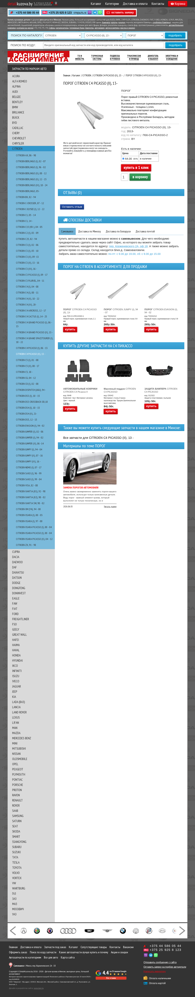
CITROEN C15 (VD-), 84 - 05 (29, 227)
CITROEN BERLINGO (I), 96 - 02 (31, 167)
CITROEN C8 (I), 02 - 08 (27, 383)
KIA (14, 697)
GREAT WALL (19, 634)
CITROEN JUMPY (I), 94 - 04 (29, 449)
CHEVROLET (19, 138)
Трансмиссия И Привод (134, 57)
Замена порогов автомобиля (80, 487)
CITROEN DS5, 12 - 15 (26, 419)
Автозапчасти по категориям (25, 957)
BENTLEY (17, 102)
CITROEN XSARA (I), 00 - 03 (29, 515)
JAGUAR (16, 686)
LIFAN (15, 722)
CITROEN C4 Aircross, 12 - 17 (31, 310)
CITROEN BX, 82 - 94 (26, 197)
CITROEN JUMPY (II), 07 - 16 (29, 455)
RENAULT (17, 800)
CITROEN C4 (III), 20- (26, 304)
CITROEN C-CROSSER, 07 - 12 (30, 203)
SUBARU (16, 847)
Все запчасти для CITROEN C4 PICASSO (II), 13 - (98, 437)
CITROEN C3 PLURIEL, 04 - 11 (30, 280)
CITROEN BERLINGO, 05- (27, 191)
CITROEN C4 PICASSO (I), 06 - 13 (32, 348)
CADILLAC (17, 128)
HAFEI (15, 640)
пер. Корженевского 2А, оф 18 (128, 246)
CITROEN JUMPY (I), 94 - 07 (121, 311)
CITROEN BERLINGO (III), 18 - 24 (31, 185)
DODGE (16, 583)
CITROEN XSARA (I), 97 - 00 (29, 521)
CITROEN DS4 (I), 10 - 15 (28, 407)
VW (14, 883)
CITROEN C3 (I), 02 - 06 (27, 245)
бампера (106, 22)
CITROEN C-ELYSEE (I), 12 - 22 (30, 209)
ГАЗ (14, 893)
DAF (14, 567)
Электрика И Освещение (171, 57)
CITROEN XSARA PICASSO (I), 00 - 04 (34, 527)
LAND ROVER (19, 712)
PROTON (17, 790)
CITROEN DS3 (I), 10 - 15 (28, 396)
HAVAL (16, 650)
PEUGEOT (17, 769)
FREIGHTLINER (20, 619)
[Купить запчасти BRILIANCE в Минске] (136, 930)
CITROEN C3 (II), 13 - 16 (27, 262)
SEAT (15, 826)
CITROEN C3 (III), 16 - (26, 268)
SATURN (16, 821)
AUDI (15, 91)
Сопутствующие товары (94, 947)
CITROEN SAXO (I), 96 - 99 (28, 473)
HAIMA (16, 645)
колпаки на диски (25, 28)
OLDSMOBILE (19, 759)
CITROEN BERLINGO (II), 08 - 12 (31, 173)
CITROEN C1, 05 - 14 (26, 215)
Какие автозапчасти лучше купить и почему (83, 952)
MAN (14, 728)
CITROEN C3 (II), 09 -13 (27, 256)
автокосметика (112, 28)
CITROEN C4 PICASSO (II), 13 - (30, 354)
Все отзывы (111, 978)
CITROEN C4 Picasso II (80, 390)
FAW (14, 603)
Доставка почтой (145, 231)
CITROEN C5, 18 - (24, 372)
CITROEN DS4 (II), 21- (26, 413)
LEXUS (16, 717)
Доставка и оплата (135, 3)
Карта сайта (68, 957)
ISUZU (15, 676)
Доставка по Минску (89, 231)
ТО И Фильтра (79, 57)
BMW (15, 107)
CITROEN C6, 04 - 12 (26, 378)
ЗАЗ (14, 898)
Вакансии (128, 947)
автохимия (100, 28)
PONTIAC (17, 779)
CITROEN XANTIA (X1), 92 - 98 (30, 491)
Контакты (157, 3)
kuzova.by (20, 4)
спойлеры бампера (161, 22)
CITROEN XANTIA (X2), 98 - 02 (30, 497)
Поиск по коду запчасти (43, 952)
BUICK (15, 117)
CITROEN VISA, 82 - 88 (27, 485)
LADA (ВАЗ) (18, 702)
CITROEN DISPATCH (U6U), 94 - (31, 390)
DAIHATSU (18, 572)
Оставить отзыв (72, 206)
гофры (52, 28)
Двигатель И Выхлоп (153, 57)
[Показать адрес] (56, 4)
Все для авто (51, 957)
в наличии (145, 158)
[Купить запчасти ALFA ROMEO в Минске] (37, 930)
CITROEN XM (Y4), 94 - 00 (28, 509)
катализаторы (62, 28)
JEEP (14, 691)
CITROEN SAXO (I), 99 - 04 (28, 479)
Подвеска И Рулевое (115, 57)
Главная (13, 947)
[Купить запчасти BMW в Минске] (123, 930)
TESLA (16, 862)
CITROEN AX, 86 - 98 (26, 155)
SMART (16, 836)
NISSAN (16, 753)
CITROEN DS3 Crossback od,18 (32, 401)
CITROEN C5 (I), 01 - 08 (27, 360)
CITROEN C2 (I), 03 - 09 (27, 233)
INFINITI (17, 671)
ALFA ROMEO (19, 81)
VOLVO (16, 873)
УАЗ (14, 914)
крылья (121, 22)
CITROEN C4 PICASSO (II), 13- (80, 311)
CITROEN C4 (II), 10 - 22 (27, 298)
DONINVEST (19, 593)
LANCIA (16, 707)
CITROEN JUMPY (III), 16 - (28, 461)
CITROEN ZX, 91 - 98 (26, 545)
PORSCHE (17, 785)
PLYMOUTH (18, 774)
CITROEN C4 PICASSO (120, 390)
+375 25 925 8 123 (60, 12)
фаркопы (89, 28)
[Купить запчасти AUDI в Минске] (68, 930)
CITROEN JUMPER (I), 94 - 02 (29, 437)
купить (70, 329)
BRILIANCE (18, 112)
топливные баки (76, 28)
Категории (112, 3)
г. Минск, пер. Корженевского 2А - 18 (35, 965)
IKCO (15, 665)
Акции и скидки (119, 952)
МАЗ (14, 904)
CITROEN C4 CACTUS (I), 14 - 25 (31, 316)
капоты (114, 22)
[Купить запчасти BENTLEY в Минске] (107, 930)
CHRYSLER (18, 143)
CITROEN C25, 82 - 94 (26, 239)
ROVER (16, 805)
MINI (14, 743)
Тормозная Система (97, 57)
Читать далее (110, 506)
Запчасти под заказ (55, 947)
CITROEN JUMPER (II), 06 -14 (30, 443)
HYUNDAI (17, 660)
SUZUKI (16, 852)
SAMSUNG (17, 816)
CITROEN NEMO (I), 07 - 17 (28, 467)
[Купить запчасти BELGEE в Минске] (89, 930)
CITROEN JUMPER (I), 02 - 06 (29, 431)
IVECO (15, 681)
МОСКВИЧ (18, 909)
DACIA (15, 557)
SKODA (16, 831)
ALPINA (16, 86)
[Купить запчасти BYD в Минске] (162, 930)
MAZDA (16, 733)
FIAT (14, 608)
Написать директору (155, 971)
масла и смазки (127, 28)
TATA (15, 857)
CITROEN (17, 148)
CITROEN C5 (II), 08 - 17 (27, 366)
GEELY (15, 629)
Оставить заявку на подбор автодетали (165, 967)
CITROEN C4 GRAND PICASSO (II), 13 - (34, 332)
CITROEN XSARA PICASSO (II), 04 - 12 (34, 539)
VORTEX (16, 878)
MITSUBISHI (19, 748)
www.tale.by (39, 988)
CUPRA (16, 552)
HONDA (16, 655)
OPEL (15, 764)
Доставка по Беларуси (118, 231)
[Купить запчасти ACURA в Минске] (23, 930)
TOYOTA (16, 867)
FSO (14, 624)
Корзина (180, 3)
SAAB (15, 810)
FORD (15, 614)
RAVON (16, 795)
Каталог (96, 3)
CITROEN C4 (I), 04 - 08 (27, 286)
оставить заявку (122, 12)
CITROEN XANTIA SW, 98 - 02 (30, 503)
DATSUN (17, 577)
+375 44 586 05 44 (27, 12)
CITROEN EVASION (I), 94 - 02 (30, 425)
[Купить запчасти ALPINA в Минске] (49, 930)
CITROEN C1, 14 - (24, 221)
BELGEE (16, 97)
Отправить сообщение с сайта (160, 962)
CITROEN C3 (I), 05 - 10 (27, 251)
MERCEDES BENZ (21, 738)
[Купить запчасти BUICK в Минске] (149, 930)
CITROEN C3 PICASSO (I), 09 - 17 (32, 274)
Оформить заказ (18, 952)
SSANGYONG (19, 842)
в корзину (140, 176)
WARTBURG (18, 888)
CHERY (16, 133)
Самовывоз (67, 231)
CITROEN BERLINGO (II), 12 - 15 (31, 179)
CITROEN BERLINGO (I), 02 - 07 (31, 161)
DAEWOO (17, 562)
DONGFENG (18, 588)
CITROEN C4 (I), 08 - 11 (27, 292)
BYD (14, 122)
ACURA (16, 76)
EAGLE (16, 598)
